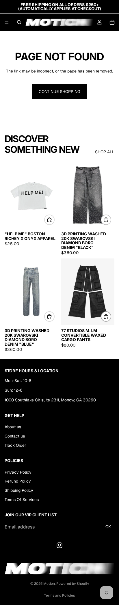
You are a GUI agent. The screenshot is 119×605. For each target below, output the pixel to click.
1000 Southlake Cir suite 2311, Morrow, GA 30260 (50, 400)
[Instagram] (59, 545)
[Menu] (6, 22)
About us (13, 427)
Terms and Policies (59, 595)
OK (108, 527)
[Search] (19, 22)
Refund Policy (18, 481)
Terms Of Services (22, 499)
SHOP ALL (104, 151)
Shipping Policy (19, 490)
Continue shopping (59, 91)
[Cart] (112, 22)
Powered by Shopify (72, 583)
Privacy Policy (18, 472)
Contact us (15, 436)
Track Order (15, 445)
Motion (49, 583)
